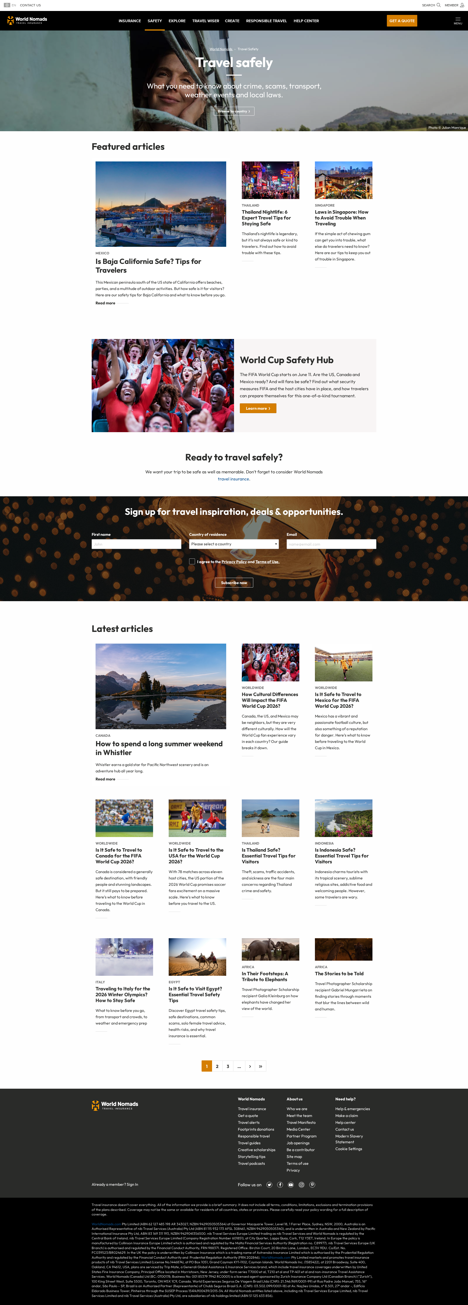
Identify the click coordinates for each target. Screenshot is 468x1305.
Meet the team (299, 1115)
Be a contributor (301, 1149)
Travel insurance (252, 1108)
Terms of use (298, 1163)
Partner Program (302, 1136)
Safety (155, 21)
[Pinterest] (312, 1185)
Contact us (30, 5)
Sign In (132, 1184)
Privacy (293, 1170)
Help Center (306, 21)
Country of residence (208, 534)
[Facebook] (280, 1185)
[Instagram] (301, 1185)
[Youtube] (291, 1185)
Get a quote (402, 21)
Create (232, 21)
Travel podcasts (251, 1163)
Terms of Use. (267, 561)
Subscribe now (234, 582)
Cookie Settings (348, 1148)
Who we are (297, 1108)
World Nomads (27, 20)
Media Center (299, 1129)
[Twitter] (269, 1185)
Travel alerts (249, 1122)
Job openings (298, 1142)
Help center (345, 1122)
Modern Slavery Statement (349, 1139)
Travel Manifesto (301, 1122)
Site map (294, 1156)
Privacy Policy (234, 561)
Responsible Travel (266, 21)
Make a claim (346, 1115)
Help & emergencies (352, 1108)
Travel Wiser (205, 21)
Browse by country (232, 111)
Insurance (130, 21)
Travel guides (249, 1142)
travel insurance (233, 479)
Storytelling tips (251, 1156)
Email (292, 534)
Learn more (256, 408)
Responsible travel (254, 1136)
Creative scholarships (256, 1149)
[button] (458, 21)
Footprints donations (256, 1129)
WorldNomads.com (106, 1224)
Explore (177, 21)
